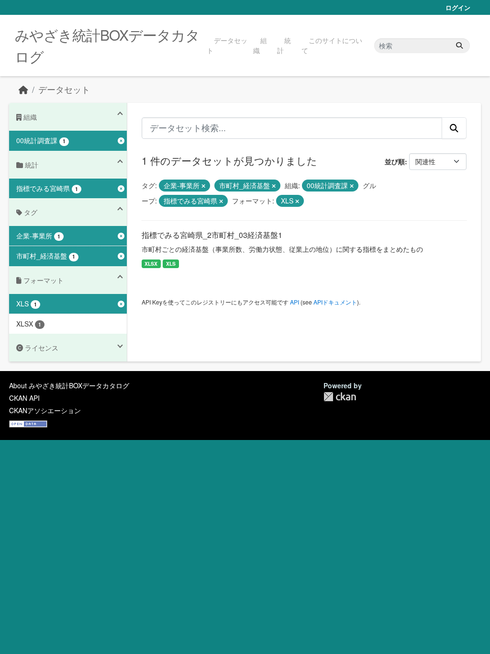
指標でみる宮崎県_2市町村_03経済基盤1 (212, 234)
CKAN (339, 397)
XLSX (151, 263)
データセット (227, 45)
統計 (284, 45)
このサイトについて (331, 45)
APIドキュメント (335, 302)
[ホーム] (23, 89)
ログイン (457, 7)
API (294, 302)
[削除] (203, 186)
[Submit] (459, 45)
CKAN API (24, 398)
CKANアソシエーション (45, 410)
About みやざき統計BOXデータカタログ (69, 385)
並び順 (395, 161)
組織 (260, 45)
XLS (171, 263)
